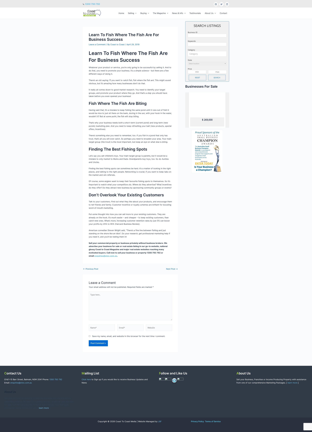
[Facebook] (216, 4)
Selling (131, 13)
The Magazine (159, 13)
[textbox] (208, 53)
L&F (159, 421)
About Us (209, 13)
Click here (87, 379)
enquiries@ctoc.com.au (105, 256)
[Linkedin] (227, 4)
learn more (44, 408)
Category (191, 50)
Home (121, 13)
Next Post (172, 269)
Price (190, 69)
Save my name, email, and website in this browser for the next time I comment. (128, 336)
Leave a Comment (97, 44)
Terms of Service (213, 421)
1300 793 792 (92, 4)
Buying (143, 13)
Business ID (192, 32)
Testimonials (195, 13)
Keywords (192, 41)
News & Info (177, 13)
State (190, 60)
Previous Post (90, 269)
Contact (223, 13)
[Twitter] (221, 4)
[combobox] (207, 53)
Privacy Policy (197, 421)
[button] (135, 13)
